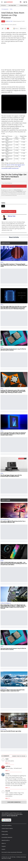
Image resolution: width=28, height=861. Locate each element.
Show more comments (13, 802)
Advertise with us (6, 840)
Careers (3, 849)
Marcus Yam (10, 21)
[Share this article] (2, 28)
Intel (3, 206)
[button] (26, 2)
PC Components (5, 9)
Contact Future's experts (7, 828)
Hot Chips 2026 (12, 5)
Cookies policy (5, 834)
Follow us (16, 28)
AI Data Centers (23, 5)
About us (4, 843)
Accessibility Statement (7, 837)
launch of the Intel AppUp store (16, 165)
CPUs (11, 9)
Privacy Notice (19, 191)
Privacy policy (5, 831)
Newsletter (24, 28)
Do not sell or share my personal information (12, 852)
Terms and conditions (7, 825)
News (3, 21)
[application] (14, 103)
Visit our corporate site (12, 815)
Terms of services (17, 190)
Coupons (4, 846)
